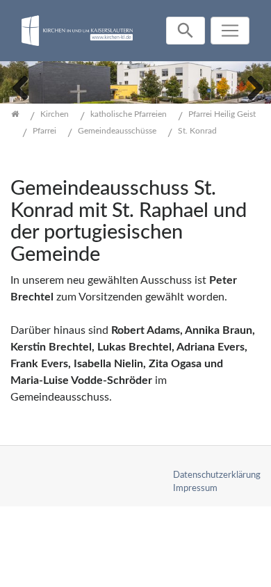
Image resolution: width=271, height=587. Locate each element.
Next (250, 86)
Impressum (195, 488)
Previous (21, 86)
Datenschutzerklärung (217, 475)
